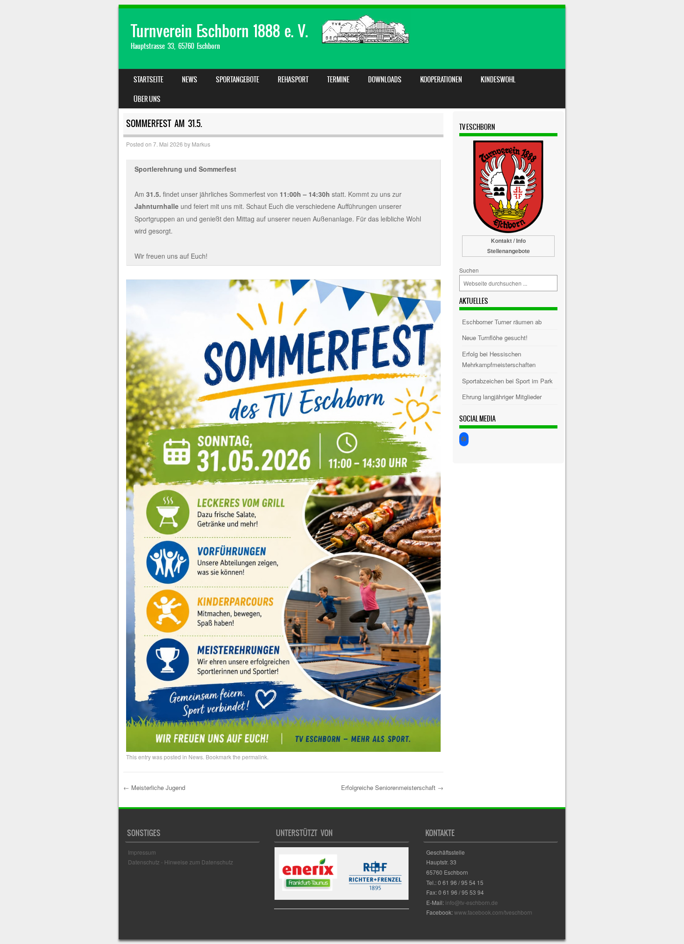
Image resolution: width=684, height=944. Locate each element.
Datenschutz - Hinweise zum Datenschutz (180, 862)
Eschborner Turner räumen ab (502, 321)
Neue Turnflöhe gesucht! (495, 337)
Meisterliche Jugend (154, 787)
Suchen (469, 270)
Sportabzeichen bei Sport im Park (507, 380)
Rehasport (293, 79)
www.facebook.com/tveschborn (493, 912)
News (189, 79)
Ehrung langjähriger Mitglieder (502, 396)
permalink (254, 757)
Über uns (147, 99)
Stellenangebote (508, 251)
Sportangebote (237, 79)
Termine (338, 79)
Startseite (148, 79)
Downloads (385, 79)
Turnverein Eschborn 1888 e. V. (219, 31)
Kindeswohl (498, 79)
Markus (201, 144)
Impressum (142, 852)
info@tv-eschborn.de (471, 902)
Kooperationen (441, 79)
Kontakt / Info (508, 240)
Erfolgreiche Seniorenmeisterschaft (392, 787)
